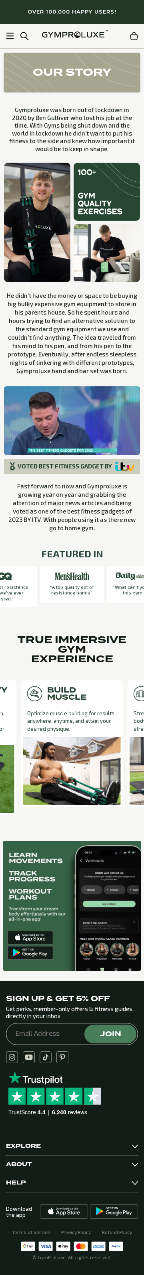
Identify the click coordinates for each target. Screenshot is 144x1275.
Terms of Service (31, 1232)
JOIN (110, 1034)
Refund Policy (117, 1232)
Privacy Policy (76, 1232)
